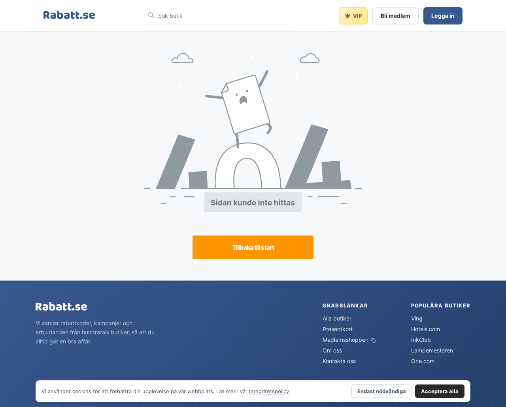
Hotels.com (425, 329)
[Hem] (69, 16)
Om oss (332, 350)
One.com (422, 361)
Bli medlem (395, 15)
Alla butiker (337, 318)
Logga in (443, 15)
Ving (417, 318)
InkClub (421, 339)
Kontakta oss (339, 361)
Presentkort (338, 329)
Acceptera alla (440, 391)
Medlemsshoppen (346, 339)
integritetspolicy (269, 391)
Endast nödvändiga (381, 391)
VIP (357, 16)
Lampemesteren (432, 350)
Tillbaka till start (253, 247)
